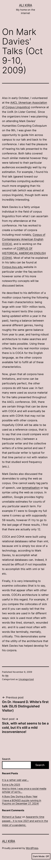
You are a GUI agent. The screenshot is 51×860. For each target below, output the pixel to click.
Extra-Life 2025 (11, 784)
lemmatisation (31, 487)
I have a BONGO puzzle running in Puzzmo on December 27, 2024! (21, 802)
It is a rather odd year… (15, 780)
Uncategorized (26, 679)
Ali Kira (25, 5)
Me (6, 675)
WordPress (32, 848)
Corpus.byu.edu (12, 267)
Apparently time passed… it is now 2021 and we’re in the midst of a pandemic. (25, 821)
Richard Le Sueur (11, 816)
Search (6, 759)
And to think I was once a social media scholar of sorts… (24, 790)
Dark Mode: (39, 856)
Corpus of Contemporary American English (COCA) (23, 239)
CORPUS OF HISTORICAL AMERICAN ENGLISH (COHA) (24, 253)
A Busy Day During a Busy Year (20, 796)
